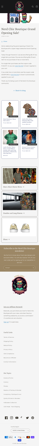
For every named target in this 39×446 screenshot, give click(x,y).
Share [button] (5, 41)
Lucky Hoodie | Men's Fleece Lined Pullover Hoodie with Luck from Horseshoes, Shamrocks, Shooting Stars (10, 150)
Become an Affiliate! (10, 357)
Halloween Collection (10, 402)
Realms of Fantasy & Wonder (12, 390)
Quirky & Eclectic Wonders (12, 398)
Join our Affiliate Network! (13, 307)
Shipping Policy (8, 341)
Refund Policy (8, 345)
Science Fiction (8, 378)
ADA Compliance (9, 353)
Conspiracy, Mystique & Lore (12, 394)
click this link (19, 66)
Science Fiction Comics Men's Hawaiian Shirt (28, 148)
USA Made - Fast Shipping (12, 406)
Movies (6, 386)
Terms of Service (9, 337)
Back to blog (21, 90)
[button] (2, 7)
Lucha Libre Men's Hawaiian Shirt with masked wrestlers (27, 120)
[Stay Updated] (33, 268)
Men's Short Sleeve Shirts (12, 187)
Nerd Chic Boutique (21, 443)
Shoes (5, 239)
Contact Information (10, 362)
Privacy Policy (8, 349)
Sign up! (6, 322)
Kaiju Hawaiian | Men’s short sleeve (9, 119)
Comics (6, 382)
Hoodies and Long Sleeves (12, 213)
